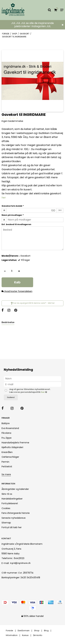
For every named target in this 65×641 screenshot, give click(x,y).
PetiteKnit (7, 466)
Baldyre (6, 423)
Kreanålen (7, 452)
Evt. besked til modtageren (16, 224)
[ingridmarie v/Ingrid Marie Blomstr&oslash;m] (14, 10)
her (4, 197)
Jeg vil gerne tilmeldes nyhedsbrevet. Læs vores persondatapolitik (30, 390)
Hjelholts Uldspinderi (12, 447)
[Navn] (32, 378)
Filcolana (6, 433)
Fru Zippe (7, 437)
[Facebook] (4, 310)
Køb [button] (17, 282)
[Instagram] (10, 310)
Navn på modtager (13, 215)
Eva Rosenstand (10, 428)
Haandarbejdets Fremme (15, 442)
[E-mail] (32, 384)
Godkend (11, 397)
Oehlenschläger (10, 456)
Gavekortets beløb (13, 206)
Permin (5, 461)
